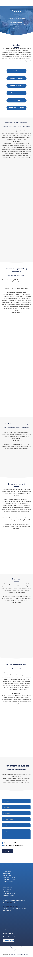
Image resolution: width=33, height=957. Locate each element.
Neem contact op (9, 940)
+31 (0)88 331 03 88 (9, 879)
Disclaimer (16, 951)
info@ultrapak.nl (8, 881)
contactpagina (8, 902)
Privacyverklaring (16, 949)
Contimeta (13, 954)
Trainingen (16, 100)
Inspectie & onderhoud (16, 78)
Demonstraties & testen (16, 107)
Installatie (16, 71)
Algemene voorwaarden (16, 947)
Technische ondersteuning (16, 85)
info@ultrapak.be (9, 895)
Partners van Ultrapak (22, 954)
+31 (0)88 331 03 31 (9, 877)
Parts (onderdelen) (16, 93)
